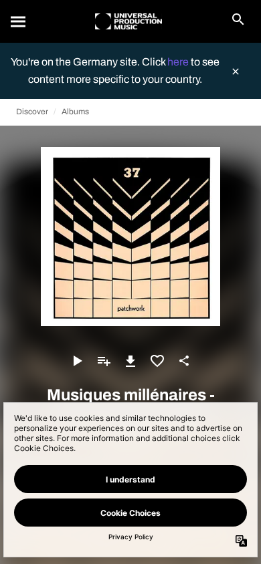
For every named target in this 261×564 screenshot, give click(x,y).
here (179, 61)
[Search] (19, 21)
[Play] (77, 361)
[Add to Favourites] (157, 361)
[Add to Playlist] (104, 361)
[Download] (130, 361)
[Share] (184, 361)
